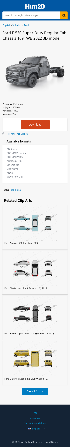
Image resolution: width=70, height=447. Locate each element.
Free (35, 412)
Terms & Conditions (35, 423)
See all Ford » (35, 391)
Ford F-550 (15, 189)
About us (35, 418)
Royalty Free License (18, 133)
